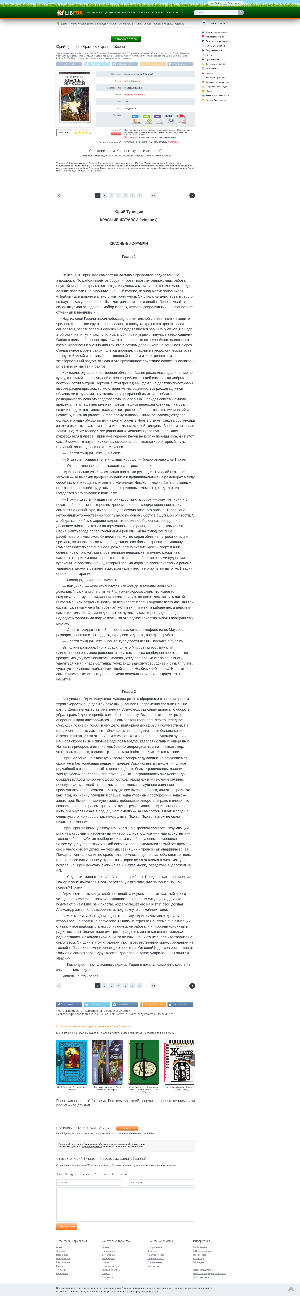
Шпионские (62, 1273)
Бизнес (209, 73)
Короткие (152, 1251)
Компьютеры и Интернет (217, 95)
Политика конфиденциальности (209, 1273)
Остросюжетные (156, 1258)
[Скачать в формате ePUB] (147, 123)
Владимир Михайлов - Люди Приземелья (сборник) (107, 1088)
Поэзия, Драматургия (216, 100)
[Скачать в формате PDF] (181, 123)
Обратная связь (201, 1277)
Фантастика (172, 12)
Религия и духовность (216, 77)
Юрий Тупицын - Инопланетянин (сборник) (72, 1088)
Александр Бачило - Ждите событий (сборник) (179, 1088)
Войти (218, 3)
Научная (106, 1262)
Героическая (108, 1251)
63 (153, 195)
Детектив (60, 1251)
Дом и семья (212, 68)
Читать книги (94, 12)
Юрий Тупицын (132, 81)
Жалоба (116, 134)
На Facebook (68, 64)
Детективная (108, 1255)
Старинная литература (216, 86)
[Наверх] (291, 1289)
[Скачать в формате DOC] (170, 123)
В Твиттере (95, 64)
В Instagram (123, 64)
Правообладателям (203, 1270)
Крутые (60, 1266)
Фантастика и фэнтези (216, 32)
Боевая (105, 1247)
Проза (209, 55)
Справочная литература (217, 82)
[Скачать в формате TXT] (158, 123)
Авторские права (126, 39)
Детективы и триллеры (118, 12)
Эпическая (107, 1277)
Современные (155, 1262)
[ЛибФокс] (69, 12)
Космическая (108, 1258)
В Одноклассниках (154, 64)
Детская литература (215, 64)
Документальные (214, 50)
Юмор (209, 91)
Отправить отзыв (67, 1227)
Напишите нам (131, 137)
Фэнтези (106, 1273)
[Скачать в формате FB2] (136, 123)
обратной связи (149, 1291)
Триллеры (61, 1270)
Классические (63, 1262)
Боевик (59, 1247)
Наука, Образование (215, 46)
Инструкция (173, 142)
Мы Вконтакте (180, 64)
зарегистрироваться (92, 1146)
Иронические (63, 1255)
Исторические (63, 1258)
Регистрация (234, 3)
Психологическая (111, 1266)
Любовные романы (149, 12)
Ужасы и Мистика (111, 1270)
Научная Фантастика (135, 94)
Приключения (212, 59)
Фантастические (156, 1255)
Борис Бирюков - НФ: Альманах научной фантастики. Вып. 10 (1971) (143, 1089)
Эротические (154, 1266)
